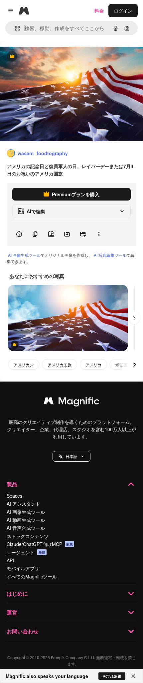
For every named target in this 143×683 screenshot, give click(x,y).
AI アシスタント (23, 503)
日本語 (71, 456)
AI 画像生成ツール (24, 255)
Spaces (14, 495)
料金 (99, 10)
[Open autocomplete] (15, 28)
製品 (12, 484)
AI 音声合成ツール (26, 527)
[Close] (133, 676)
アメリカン (24, 364)
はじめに (17, 593)
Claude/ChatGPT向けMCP (40, 544)
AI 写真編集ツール (110, 255)
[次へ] (134, 318)
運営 (12, 612)
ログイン (123, 10)
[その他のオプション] (98, 234)
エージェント (26, 552)
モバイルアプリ (23, 568)
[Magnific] (71, 402)
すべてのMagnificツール (32, 576)
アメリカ (93, 364)
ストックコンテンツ (28, 536)
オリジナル (45, 56)
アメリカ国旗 (60, 364)
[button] (71, 456)
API (10, 560)
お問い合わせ (23, 631)
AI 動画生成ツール (26, 520)
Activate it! (112, 676)
